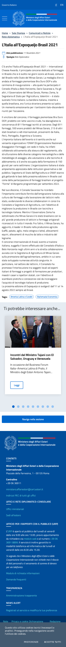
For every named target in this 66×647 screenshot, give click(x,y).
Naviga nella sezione (33, 419)
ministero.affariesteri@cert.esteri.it (24, 489)
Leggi (16, 385)
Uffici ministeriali (15, 509)
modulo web (30, 539)
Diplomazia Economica (47, 296)
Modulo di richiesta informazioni (23, 573)
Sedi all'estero (13, 515)
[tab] (13, 406)
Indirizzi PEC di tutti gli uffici (21, 495)
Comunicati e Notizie (39, 33)
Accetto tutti (52, 642)
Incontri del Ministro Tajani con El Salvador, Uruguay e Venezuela (32, 356)
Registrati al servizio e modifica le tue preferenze (31, 610)
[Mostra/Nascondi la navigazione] (5, 18)
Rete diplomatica (11, 37)
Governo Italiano (9, 4)
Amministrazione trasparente (21, 595)
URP (10, 531)
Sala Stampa (18, 33)
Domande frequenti (16, 579)
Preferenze (31, 642)
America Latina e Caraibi (21, 296)
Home (5, 33)
